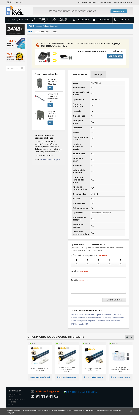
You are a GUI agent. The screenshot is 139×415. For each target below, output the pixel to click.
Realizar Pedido (105, 2)
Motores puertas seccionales (89, 318)
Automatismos (77, 314)
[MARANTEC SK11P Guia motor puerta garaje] (40, 98)
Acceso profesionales (123, 2)
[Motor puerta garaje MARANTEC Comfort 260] (65, 57)
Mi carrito (93, 2)
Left (127, 337)
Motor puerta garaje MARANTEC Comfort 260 (100, 51)
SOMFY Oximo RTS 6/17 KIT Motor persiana (40, 370)
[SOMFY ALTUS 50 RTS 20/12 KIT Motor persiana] (67, 355)
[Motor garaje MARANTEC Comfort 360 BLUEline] (121, 355)
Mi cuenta (82, 2)
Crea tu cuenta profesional (40, 377)
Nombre (79, 271)
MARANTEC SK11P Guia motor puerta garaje (53, 97)
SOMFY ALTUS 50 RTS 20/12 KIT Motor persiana (67, 370)
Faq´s (10, 404)
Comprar (50, 88)
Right (131, 337)
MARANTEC (83, 324)
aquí (11, 412)
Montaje (98, 74)
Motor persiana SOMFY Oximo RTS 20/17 (93, 370)
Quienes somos (14, 394)
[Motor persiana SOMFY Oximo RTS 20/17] (94, 355)
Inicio (8, 20)
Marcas (74, 324)
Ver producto (115, 56)
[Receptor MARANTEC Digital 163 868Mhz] (40, 115)
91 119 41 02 (16, 2)
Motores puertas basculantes (108, 321)
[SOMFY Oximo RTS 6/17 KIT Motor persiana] (40, 355)
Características (79, 74)
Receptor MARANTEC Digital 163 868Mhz (53, 115)
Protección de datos (16, 399)
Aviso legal (12, 397)
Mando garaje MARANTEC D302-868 (53, 81)
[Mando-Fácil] (15, 10)
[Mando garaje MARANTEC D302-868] (40, 83)
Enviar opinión (114, 300)
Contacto (12, 402)
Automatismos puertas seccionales (99, 314)
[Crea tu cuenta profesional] (83, 11)
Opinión (79, 280)
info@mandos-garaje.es (50, 159)
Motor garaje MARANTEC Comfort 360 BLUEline (120, 370)
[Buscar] (22, 68)
